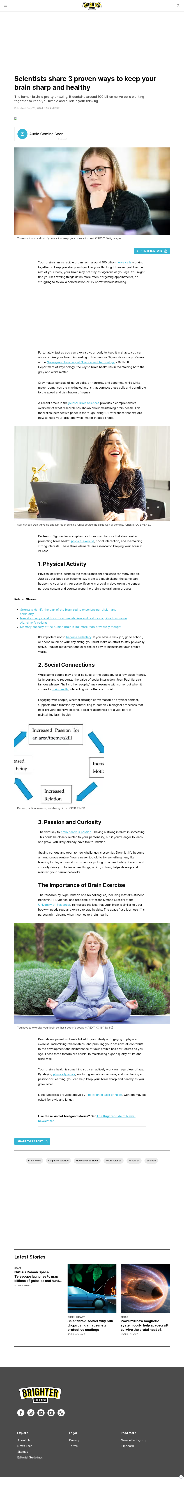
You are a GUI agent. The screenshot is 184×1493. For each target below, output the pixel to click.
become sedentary (78, 637)
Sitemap (22, 1451)
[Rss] (61, 1412)
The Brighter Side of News (104, 1095)
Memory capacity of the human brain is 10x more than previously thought (70, 627)
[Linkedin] (41, 1412)
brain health (60, 689)
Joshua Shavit (76, 1334)
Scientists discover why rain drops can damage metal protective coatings (90, 1325)
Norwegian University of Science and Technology (81, 362)
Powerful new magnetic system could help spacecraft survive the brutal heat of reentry (144, 1325)
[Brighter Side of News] (92, 6)
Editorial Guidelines (30, 1457)
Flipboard (127, 1446)
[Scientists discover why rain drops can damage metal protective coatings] (92, 1288)
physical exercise (82, 541)
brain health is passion (76, 832)
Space (18, 1268)
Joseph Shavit (23, 1285)
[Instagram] (30, 1412)
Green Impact (76, 1317)
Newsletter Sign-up (134, 1440)
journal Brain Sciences (83, 403)
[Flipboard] (51, 1412)
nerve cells (123, 262)
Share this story (149, 250)
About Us (23, 1440)
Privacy (74, 1440)
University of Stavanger (54, 904)
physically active (64, 1074)
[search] (178, 5)
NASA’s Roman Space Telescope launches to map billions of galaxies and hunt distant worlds (36, 1276)
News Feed (24, 1446)
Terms (73, 1446)
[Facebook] (20, 1412)
